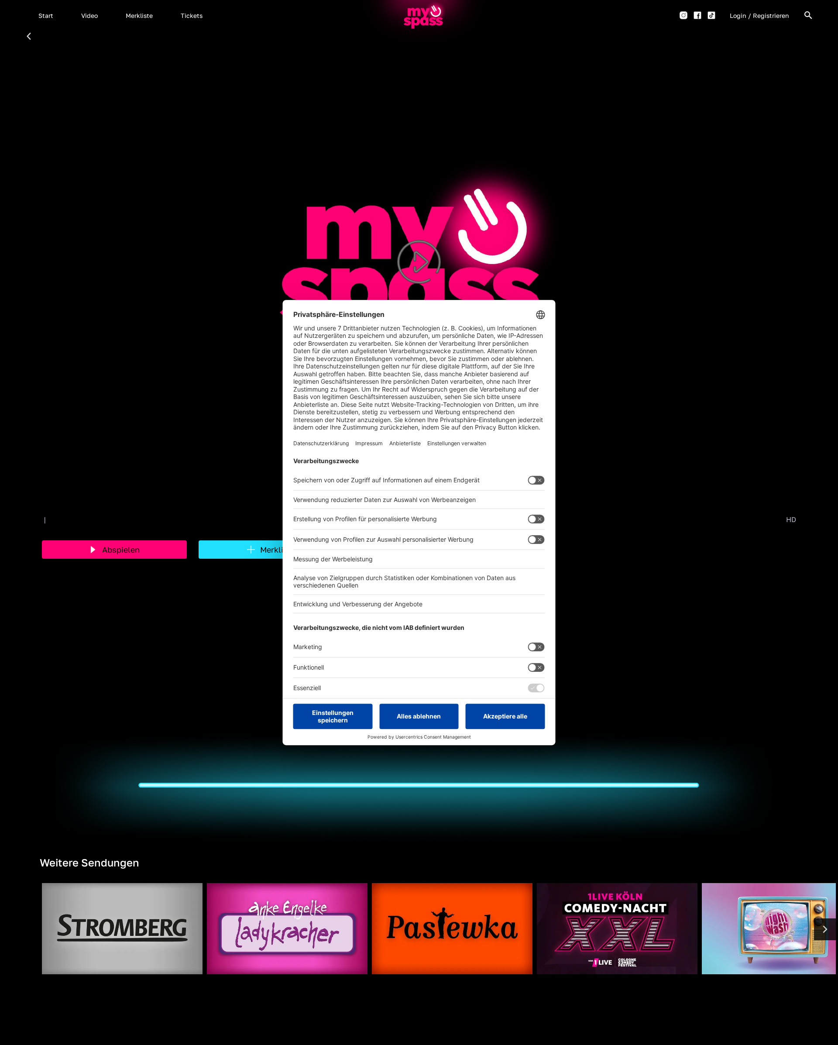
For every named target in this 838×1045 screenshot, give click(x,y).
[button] (45, 15)
